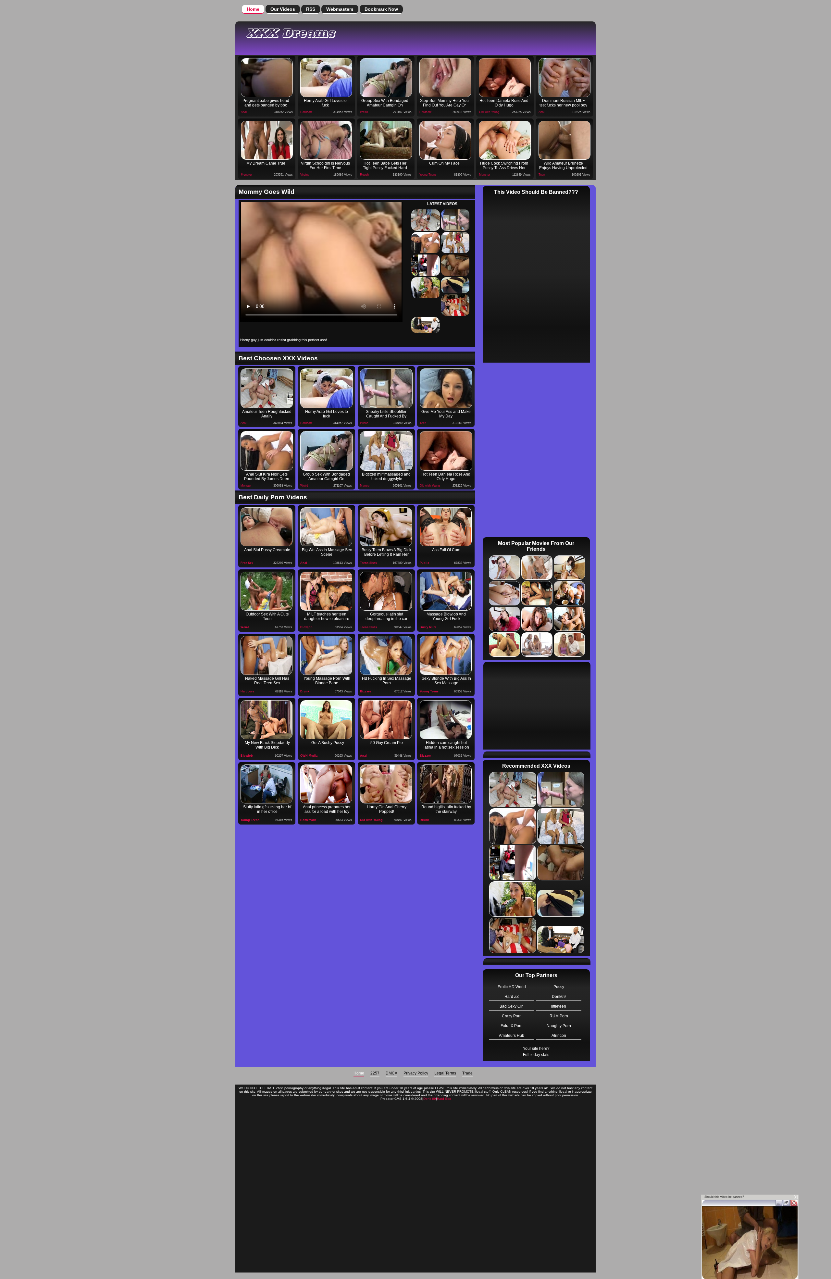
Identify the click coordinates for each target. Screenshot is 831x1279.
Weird (364, 112)
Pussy (558, 987)
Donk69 (559, 996)
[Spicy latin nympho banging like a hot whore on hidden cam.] (446, 719)
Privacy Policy (415, 1073)
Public (364, 423)
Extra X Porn (512, 1026)
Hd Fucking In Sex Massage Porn (386, 680)
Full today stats (536, 1054)
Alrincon (559, 1035)
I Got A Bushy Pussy (326, 742)
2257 (374, 1073)
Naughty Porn (559, 1026)
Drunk (304, 691)
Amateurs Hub (511, 1035)
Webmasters (339, 9)
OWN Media (308, 755)
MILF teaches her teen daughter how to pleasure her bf (326, 617)
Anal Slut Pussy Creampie (267, 550)
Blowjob (306, 627)
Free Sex (247, 563)
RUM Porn (559, 1016)
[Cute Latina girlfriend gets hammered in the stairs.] (446, 783)
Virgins (304, 174)
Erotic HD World (512, 987)
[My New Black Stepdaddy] (266, 719)
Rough (364, 174)
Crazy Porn (512, 1016)
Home (253, 9)
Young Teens (428, 174)
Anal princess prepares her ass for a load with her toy (327, 809)
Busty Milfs (428, 627)
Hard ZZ (511, 996)
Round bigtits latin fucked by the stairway (446, 809)
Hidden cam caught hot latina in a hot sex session (446, 745)
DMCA (391, 1073)
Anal (244, 112)
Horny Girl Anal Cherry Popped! (386, 809)
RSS (310, 9)
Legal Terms (445, 1073)
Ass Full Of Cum (446, 550)
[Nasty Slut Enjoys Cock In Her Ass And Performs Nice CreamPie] (446, 526)
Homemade (308, 820)
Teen (542, 174)
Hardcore (306, 112)
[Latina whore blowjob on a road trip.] (386, 591)
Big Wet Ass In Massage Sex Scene (327, 552)
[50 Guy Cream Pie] (386, 719)
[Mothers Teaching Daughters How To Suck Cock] (326, 591)
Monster (246, 174)
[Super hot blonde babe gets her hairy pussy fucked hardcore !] (326, 719)
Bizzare (365, 691)
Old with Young (489, 112)
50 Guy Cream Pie (386, 742)
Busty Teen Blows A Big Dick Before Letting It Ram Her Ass (386, 553)
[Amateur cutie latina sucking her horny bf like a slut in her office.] (266, 783)
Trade (467, 1073)
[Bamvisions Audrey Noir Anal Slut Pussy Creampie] (266, 526)
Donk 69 (429, 1098)
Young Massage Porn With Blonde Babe (327, 680)
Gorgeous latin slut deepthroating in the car (386, 616)
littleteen (558, 1006)
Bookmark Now (381, 9)
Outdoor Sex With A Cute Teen (267, 616)
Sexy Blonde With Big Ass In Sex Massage (446, 680)
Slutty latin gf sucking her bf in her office (267, 809)
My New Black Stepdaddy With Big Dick (267, 745)
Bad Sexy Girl (512, 1006)
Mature (364, 485)
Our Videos (282, 9)
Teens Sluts (368, 563)
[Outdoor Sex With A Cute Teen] (266, 591)
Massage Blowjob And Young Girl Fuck (446, 616)
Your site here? (536, 1048)
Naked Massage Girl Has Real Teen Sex (267, 680)
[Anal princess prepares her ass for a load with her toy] (326, 783)
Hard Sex (444, 1098)
